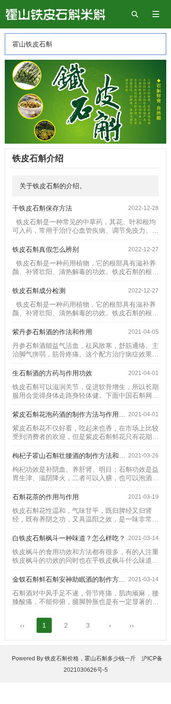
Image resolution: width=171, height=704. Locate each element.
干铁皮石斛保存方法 (42, 208)
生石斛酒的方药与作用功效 (52, 373)
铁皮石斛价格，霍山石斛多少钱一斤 (93, 658)
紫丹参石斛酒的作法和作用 (52, 332)
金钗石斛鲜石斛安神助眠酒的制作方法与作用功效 (85, 579)
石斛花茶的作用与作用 (45, 497)
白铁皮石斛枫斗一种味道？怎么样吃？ (68, 538)
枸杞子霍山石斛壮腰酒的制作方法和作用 (72, 455)
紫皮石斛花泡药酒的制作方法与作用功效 (72, 414)
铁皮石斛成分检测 (39, 290)
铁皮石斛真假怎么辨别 (45, 249)
